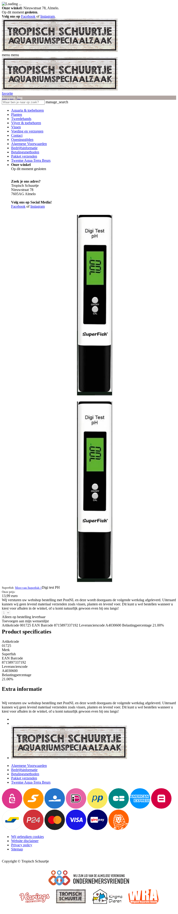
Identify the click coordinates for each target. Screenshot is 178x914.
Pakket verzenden (24, 156)
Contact (16, 135)
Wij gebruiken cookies (27, 837)
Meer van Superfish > (28, 587)
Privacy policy (21, 845)
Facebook (28, 16)
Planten (16, 114)
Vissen (16, 127)
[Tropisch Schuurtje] (60, 51)
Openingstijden (22, 140)
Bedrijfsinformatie (24, 148)
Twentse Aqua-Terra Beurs (31, 160)
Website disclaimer (24, 841)
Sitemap (17, 849)
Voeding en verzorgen (27, 131)
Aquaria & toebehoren (27, 110)
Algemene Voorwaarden (29, 144)
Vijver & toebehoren (26, 123)
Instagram (47, 16)
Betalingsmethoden (25, 152)
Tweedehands (21, 119)
